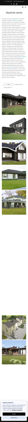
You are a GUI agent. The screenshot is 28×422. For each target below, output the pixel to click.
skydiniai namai (15, 20)
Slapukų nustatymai (17, 410)
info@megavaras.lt (20, 1)
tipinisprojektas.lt (22, 56)
